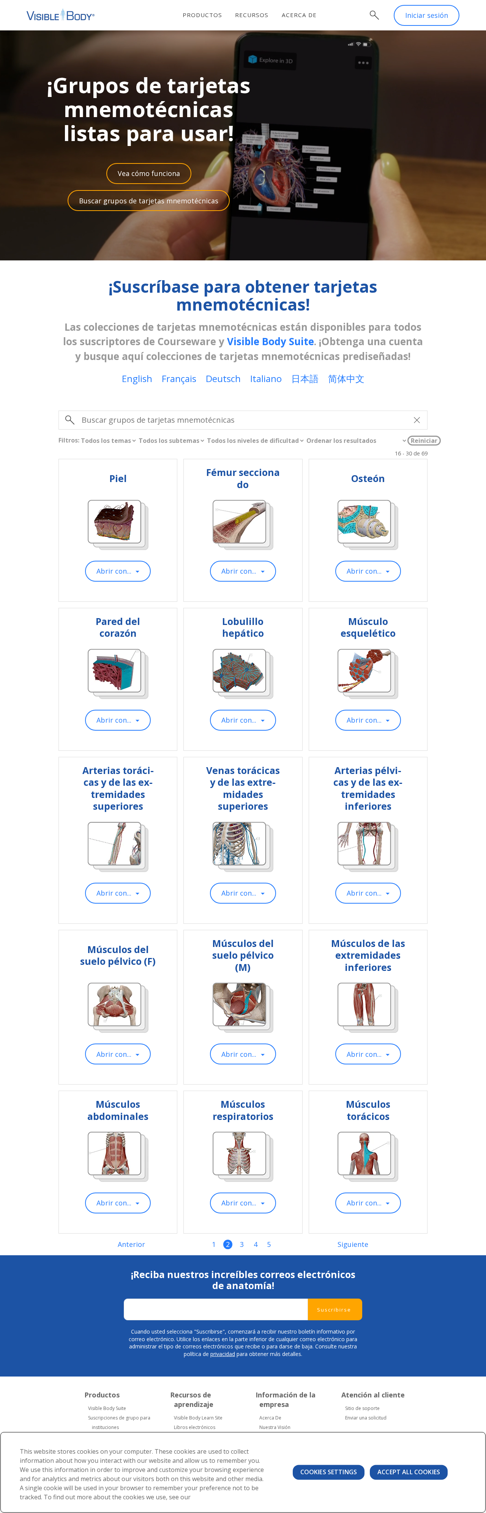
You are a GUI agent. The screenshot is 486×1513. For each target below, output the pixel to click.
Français (179, 378)
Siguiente (353, 1244)
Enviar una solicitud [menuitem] (366, 1418)
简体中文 (346, 378)
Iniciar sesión (426, 15)
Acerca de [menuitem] (299, 15)
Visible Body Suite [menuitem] (107, 1408)
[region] (243, 1472)
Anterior (131, 1244)
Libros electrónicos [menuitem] (194, 1427)
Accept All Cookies (408, 1472)
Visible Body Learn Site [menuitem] (198, 1418)
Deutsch (223, 378)
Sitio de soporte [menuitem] (362, 1408)
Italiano (266, 378)
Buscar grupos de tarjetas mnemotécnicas (148, 200)
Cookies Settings (328, 1472)
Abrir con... (113, 571)
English (137, 378)
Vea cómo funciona (149, 173)
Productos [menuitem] (202, 15)
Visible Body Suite (270, 341)
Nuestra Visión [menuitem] (274, 1427)
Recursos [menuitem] (251, 15)
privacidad (222, 1354)
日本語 (305, 378)
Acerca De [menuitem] (270, 1418)
